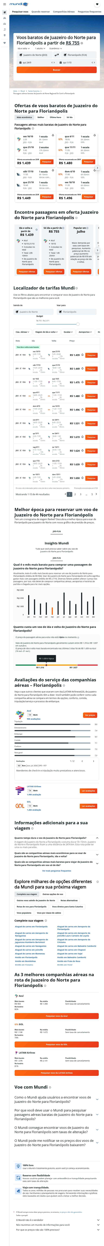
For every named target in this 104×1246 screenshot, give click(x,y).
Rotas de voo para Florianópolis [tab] (31, 906)
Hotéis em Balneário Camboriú (71, 957)
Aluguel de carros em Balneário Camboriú (76, 946)
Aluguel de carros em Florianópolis (31, 926)
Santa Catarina (33, 91)
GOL (29, 801)
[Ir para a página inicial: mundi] (19, 4)
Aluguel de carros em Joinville (29, 950)
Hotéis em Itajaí (64, 965)
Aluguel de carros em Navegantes (30, 946)
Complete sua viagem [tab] (27, 894)
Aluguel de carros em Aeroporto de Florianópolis (73, 928)
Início (15, 91)
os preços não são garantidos (71, 1212)
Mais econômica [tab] (24, 117)
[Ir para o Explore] (4, 35)
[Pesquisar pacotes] (4, 29)
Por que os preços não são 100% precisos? (38, 1229)
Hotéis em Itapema (24, 965)
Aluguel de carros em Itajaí (69, 953)
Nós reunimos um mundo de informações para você (43, 1224)
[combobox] (56, 48)
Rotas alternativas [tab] (69, 900)
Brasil (23, 91)
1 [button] (69, 494)
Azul (29, 710)
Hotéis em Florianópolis (26, 957)
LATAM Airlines (34, 786)
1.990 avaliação (34, 794)
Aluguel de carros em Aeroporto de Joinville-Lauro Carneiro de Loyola (73, 934)
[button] (5, 4)
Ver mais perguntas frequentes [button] (56, 870)
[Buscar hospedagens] (4, 18)
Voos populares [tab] (24, 913)
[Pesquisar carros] (4, 24)
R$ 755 (72, 43)
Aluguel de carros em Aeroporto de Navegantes (31, 934)
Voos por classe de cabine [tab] (49, 913)
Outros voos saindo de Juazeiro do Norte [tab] (36, 900)
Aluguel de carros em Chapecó (71, 950)
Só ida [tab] (69, 117)
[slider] (77, 324)
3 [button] (80, 494)
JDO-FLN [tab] (57, 531)
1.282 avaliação (34, 810)
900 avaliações (33, 719)
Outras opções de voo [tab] (53, 894)
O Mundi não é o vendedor (29, 1220)
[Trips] (4, 43)
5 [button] (92, 494)
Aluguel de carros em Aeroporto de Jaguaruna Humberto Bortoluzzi (31, 941)
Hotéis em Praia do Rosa (68, 961)
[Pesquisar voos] (4, 12)
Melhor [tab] (41, 117)
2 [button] (75, 494)
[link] (27, 271)
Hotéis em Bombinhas (25, 961)
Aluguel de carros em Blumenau (30, 953)
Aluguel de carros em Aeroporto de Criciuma (73, 941)
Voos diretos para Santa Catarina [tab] (67, 906)
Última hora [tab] (55, 117)
